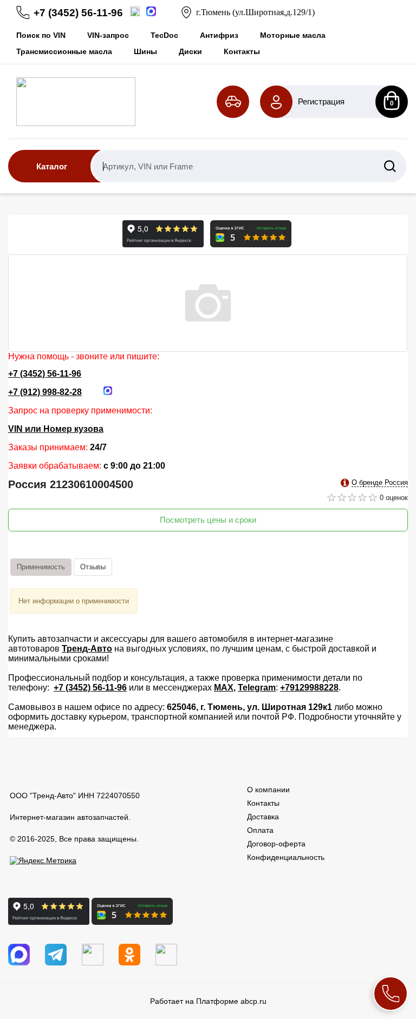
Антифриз (219, 35)
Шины (145, 51)
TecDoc (164, 35)
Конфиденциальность (285, 857)
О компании (268, 789)
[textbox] (249, 166)
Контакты (242, 51)
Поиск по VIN (41, 35)
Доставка (263, 816)
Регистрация (321, 101)
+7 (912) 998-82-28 (45, 392)
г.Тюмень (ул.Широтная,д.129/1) (255, 12)
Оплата (260, 830)
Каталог (51, 166)
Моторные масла (293, 35)
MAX (223, 687)
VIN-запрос (108, 35)
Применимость (41, 567)
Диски (190, 51)
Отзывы (93, 567)
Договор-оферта (276, 843)
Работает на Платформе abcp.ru (208, 1001)
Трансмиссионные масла (64, 51)
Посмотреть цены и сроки (208, 519)
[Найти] (390, 166)
